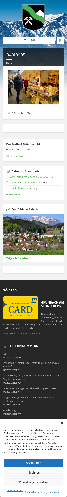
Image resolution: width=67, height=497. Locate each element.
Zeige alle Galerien (17, 258)
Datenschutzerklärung (36, 492)
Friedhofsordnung (19, 188)
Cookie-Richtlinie (15, 490)
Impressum (54, 492)
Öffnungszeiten (14, 155)
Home (9, 62)
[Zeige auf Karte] (60, 40)
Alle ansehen (13, 194)
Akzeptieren (33, 462)
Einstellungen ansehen (33, 482)
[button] (61, 423)
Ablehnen (34, 472)
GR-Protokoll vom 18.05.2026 (25, 182)
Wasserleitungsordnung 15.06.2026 (28, 176)
